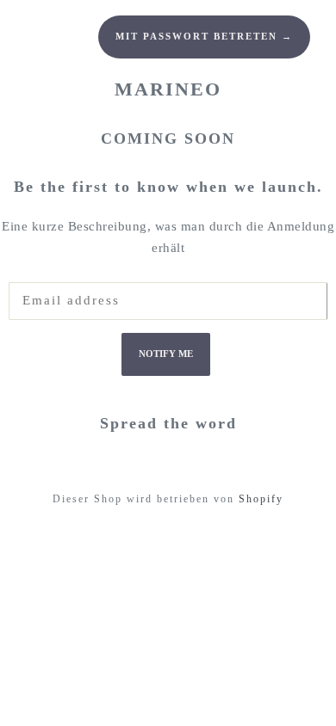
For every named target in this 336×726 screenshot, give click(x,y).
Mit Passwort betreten (204, 36)
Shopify (261, 499)
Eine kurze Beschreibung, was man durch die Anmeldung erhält (168, 237)
